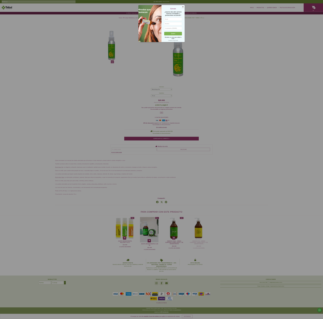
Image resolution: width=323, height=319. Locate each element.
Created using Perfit (173, 40)
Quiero (173, 33)
